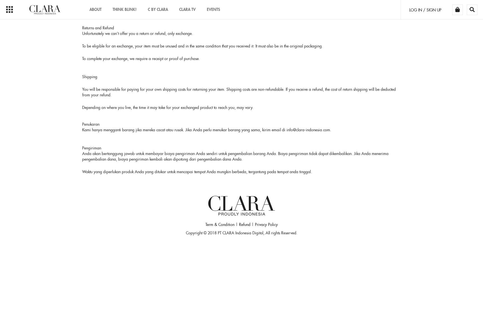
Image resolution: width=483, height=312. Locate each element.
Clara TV (187, 9)
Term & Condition (220, 224)
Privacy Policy (266, 224)
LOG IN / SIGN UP (425, 10)
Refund (244, 224)
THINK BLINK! (125, 9)
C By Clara (158, 9)
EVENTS (213, 9)
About (95, 9)
